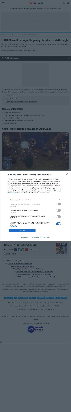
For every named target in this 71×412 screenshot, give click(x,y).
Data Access (35, 237)
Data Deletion (25, 237)
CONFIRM (22, 230)
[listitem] (35, 200)
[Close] (67, 175)
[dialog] (35, 206)
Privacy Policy (46, 237)
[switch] (58, 204)
